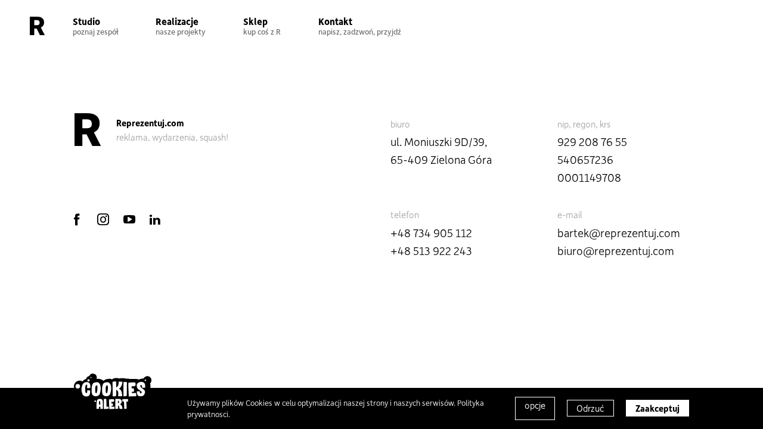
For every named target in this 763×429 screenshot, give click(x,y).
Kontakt (359, 25)
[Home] (37, 26)
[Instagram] (103, 219)
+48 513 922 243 (431, 250)
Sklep (262, 25)
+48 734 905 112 (431, 232)
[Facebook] (77, 219)
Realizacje (181, 25)
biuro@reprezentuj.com (615, 250)
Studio (95, 25)
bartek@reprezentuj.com (618, 232)
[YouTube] (129, 219)
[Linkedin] (155, 219)
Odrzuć (590, 408)
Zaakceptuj (657, 408)
